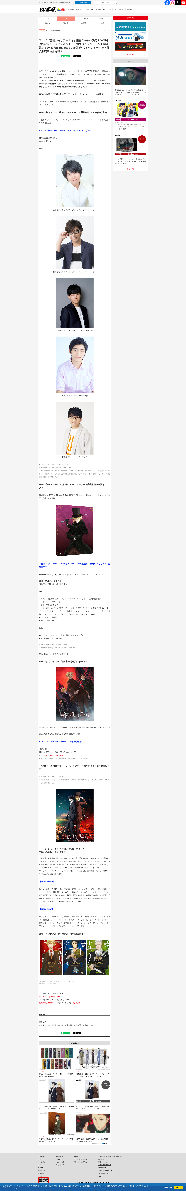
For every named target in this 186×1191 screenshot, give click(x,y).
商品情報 (101, 1159)
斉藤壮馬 (69, 1025)
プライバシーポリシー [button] (12, 1188)
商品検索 (82, 2)
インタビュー (84, 18)
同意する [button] (178, 1187)
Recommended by (97, 1143)
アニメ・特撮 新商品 (80, 1159)
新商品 (76, 1156)
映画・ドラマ (107, 9)
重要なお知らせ (103, 1162)
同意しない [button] (168, 1187)
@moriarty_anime (46, 1003)
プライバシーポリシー (105, 1170)
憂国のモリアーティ (91, 1025)
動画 (46, 23)
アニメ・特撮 (97, 9)
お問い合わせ (102, 1173)
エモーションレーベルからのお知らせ (110, 1156)
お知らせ (121, 9)
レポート (102, 18)
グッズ (102, 23)
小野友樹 (53, 1025)
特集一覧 (65, 23)
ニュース (65, 18)
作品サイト (59, 1159)
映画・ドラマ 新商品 (80, 1162)
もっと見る (130, 54)
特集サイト (79, 9)
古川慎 (61, 1025)
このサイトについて (104, 1165)
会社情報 (129, 9)
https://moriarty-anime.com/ (49, 996)
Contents (71, 9)
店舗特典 (84, 23)
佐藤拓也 (44, 1025)
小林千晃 (78, 1025)
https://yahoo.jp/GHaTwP (53, 755)
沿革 (99, 1176)
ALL (47, 18)
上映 (115, 9)
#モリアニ (76, 1003)
